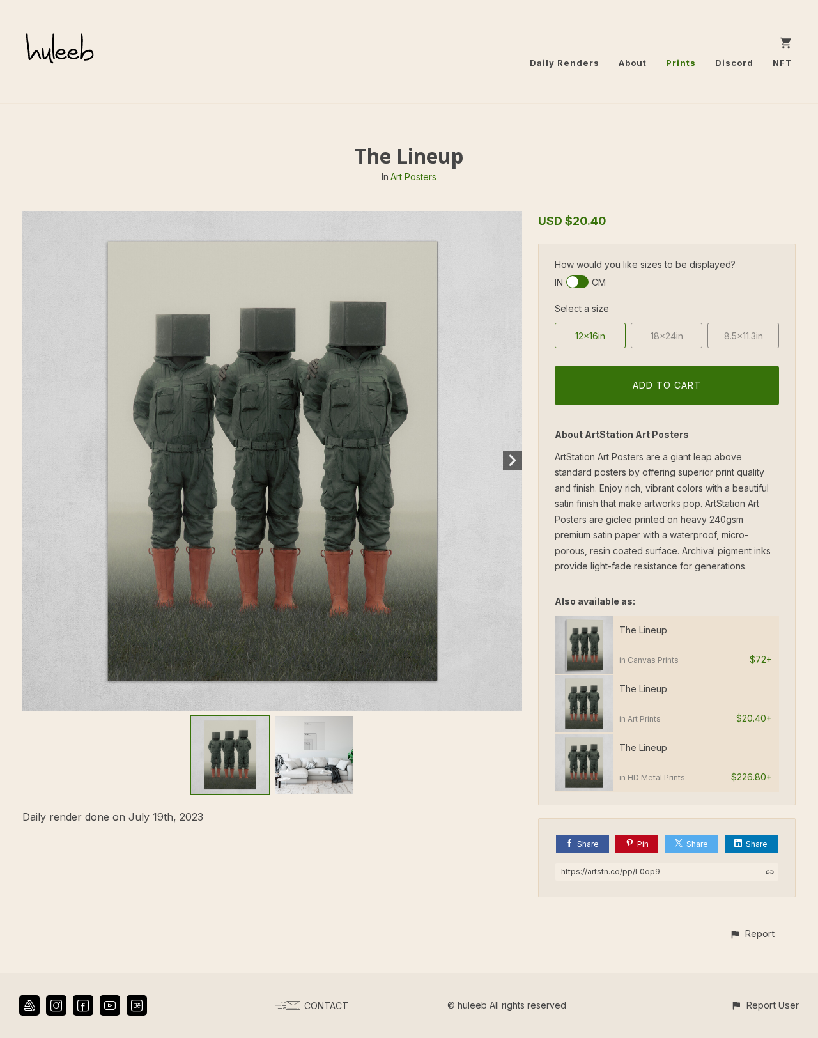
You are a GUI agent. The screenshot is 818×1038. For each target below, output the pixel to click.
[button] (752, 933)
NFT (782, 63)
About (633, 63)
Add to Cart (667, 385)
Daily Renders (564, 63)
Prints (681, 63)
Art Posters (413, 176)
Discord (734, 63)
